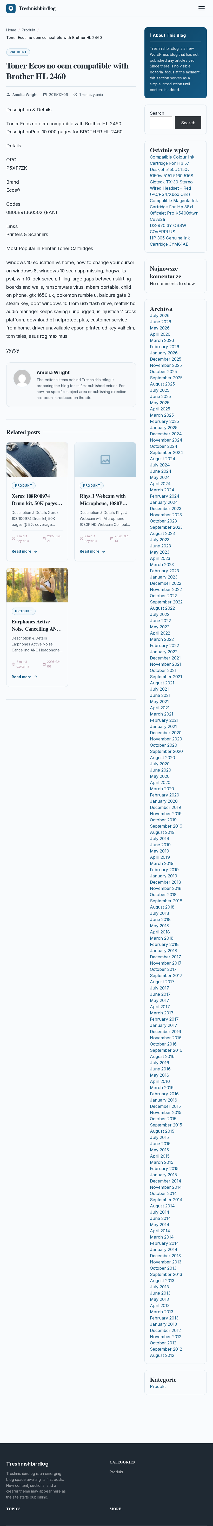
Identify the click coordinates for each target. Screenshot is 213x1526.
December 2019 (165, 807)
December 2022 (165, 583)
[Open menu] (201, 8)
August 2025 (162, 384)
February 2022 (164, 645)
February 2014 (164, 1243)
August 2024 (162, 458)
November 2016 (166, 1037)
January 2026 (164, 352)
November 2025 (166, 365)
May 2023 (159, 552)
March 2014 (162, 1237)
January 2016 (163, 1100)
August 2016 (162, 1056)
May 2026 (160, 328)
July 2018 (159, 913)
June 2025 (160, 396)
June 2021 (160, 695)
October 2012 (163, 1342)
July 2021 (159, 689)
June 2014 (160, 1218)
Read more (21, 551)
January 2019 (163, 875)
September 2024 (166, 452)
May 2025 (159, 402)
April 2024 (160, 483)
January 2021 (163, 726)
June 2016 (160, 1068)
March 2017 (162, 1012)
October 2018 (163, 894)
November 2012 (165, 1336)
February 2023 (164, 570)
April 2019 (160, 857)
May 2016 (159, 1075)
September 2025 (166, 377)
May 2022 (159, 626)
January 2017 (163, 1025)
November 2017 (166, 963)
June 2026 (160, 321)
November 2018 (166, 888)
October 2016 (163, 1044)
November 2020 (166, 738)
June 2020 (160, 770)
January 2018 (163, 950)
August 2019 (162, 832)
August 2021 (162, 682)
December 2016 (165, 1031)
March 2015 (161, 1162)
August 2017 (162, 981)
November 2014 (166, 1187)
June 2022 (160, 620)
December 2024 (166, 433)
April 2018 (160, 931)
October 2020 (163, 745)
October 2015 (163, 1118)
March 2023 (162, 564)
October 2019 (163, 819)
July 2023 (159, 539)
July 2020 (160, 763)
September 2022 (166, 601)
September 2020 (166, 751)
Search (157, 113)
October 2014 (163, 1193)
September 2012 (166, 1349)
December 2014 (165, 1181)
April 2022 (160, 633)
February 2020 (164, 795)
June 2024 (160, 471)
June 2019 (160, 844)
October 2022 (163, 595)
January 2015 (163, 1174)
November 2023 (166, 514)
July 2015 (159, 1137)
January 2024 (164, 502)
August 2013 (162, 1280)
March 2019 (162, 863)
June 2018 (160, 919)
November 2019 (166, 813)
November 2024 (166, 440)
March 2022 (162, 639)
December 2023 (165, 508)
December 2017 (165, 956)
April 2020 (160, 782)
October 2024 (163, 446)
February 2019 (164, 869)
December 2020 (166, 732)
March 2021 (161, 714)
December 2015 (165, 1106)
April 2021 (160, 707)
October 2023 (163, 521)
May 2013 (159, 1299)
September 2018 (166, 900)
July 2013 (159, 1286)
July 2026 (160, 315)
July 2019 (159, 838)
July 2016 (159, 1062)
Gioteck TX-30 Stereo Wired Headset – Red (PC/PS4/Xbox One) (171, 188)
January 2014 (163, 1249)
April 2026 (160, 334)
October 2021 (163, 670)
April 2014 (160, 1230)
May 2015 (159, 1149)
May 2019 (159, 851)
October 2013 (163, 1268)
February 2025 (164, 421)
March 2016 (162, 1087)
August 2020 (162, 757)
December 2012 (165, 1330)
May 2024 (160, 477)
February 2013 (164, 1318)
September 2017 (166, 975)
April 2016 (160, 1081)
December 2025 (165, 359)
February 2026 (164, 346)
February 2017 (164, 1019)
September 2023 (166, 527)
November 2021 (165, 664)
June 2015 (160, 1143)
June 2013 (160, 1293)
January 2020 (164, 801)
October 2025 (163, 371)
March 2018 (162, 938)
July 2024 (160, 465)
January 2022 (163, 651)
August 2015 (162, 1131)
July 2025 (159, 390)
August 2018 (162, 907)
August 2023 (162, 533)
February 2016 (164, 1093)
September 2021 (166, 676)
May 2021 (159, 701)
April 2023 (160, 558)
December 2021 (165, 658)
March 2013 (161, 1311)
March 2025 (162, 415)
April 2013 (160, 1305)
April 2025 (160, 408)
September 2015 (166, 1125)
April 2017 (160, 1006)
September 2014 (166, 1199)
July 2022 (159, 614)
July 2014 (159, 1212)
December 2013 (165, 1255)
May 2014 (159, 1224)
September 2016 (166, 1050)
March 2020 (162, 788)
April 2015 (160, 1156)
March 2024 (162, 489)
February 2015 (164, 1168)
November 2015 (165, 1112)
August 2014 (162, 1205)
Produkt (18, 52)
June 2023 (160, 545)
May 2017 (159, 1000)
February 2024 (164, 496)
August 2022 (162, 608)
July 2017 (159, 988)
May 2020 (160, 776)
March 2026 (162, 340)
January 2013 (163, 1324)
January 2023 (163, 577)
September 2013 (166, 1274)
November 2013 (165, 1261)
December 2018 (165, 882)
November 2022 (166, 589)
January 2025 (163, 427)
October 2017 (163, 969)
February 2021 (164, 720)
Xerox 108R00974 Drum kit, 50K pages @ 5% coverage (34, 503)
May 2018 (159, 925)
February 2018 (164, 944)
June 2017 (160, 994)
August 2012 (162, 1355)
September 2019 (166, 826)
